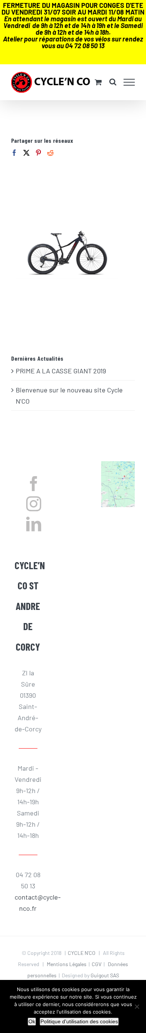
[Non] (136, 1006)
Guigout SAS (105, 975)
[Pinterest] (38, 152)
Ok (31, 1021)
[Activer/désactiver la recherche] (112, 82)
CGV (96, 964)
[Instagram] (33, 503)
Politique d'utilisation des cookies (79, 1021)
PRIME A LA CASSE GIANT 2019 (61, 371)
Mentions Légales (66, 964)
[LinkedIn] (33, 523)
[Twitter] (26, 152)
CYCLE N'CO (81, 953)
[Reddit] (50, 152)
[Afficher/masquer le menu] (129, 82)
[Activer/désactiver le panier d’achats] (98, 82)
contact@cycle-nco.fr (28, 902)
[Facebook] (14, 152)
